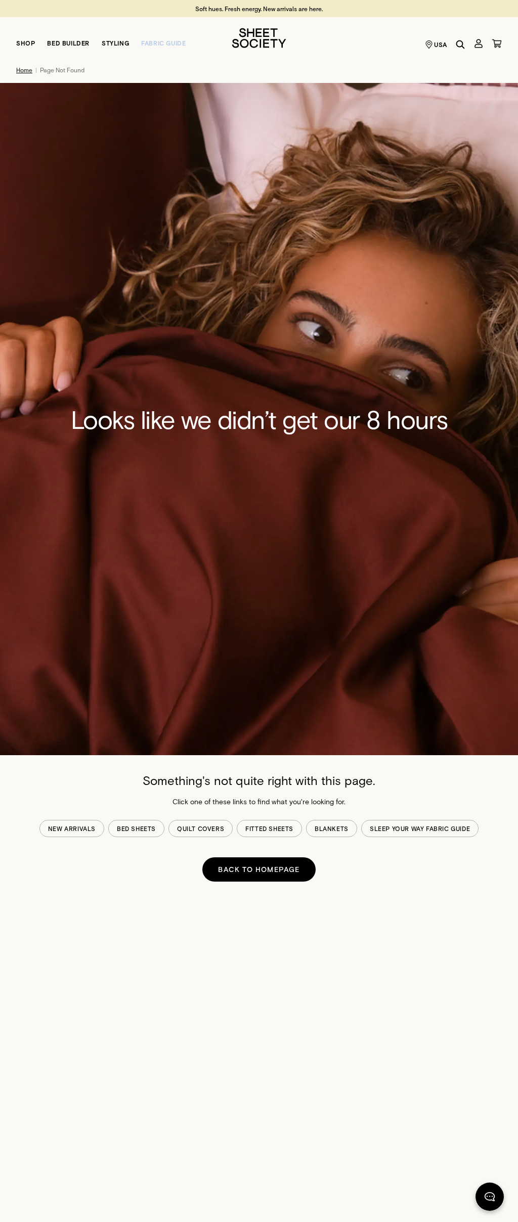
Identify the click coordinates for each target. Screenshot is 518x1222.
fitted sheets (269, 828)
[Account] (478, 43)
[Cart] (497, 43)
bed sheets (136, 828)
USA (440, 44)
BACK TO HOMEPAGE (258, 869)
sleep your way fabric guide (420, 828)
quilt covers (200, 828)
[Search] (460, 44)
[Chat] (489, 1199)
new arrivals (72, 828)
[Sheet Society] (259, 37)
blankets (332, 828)
